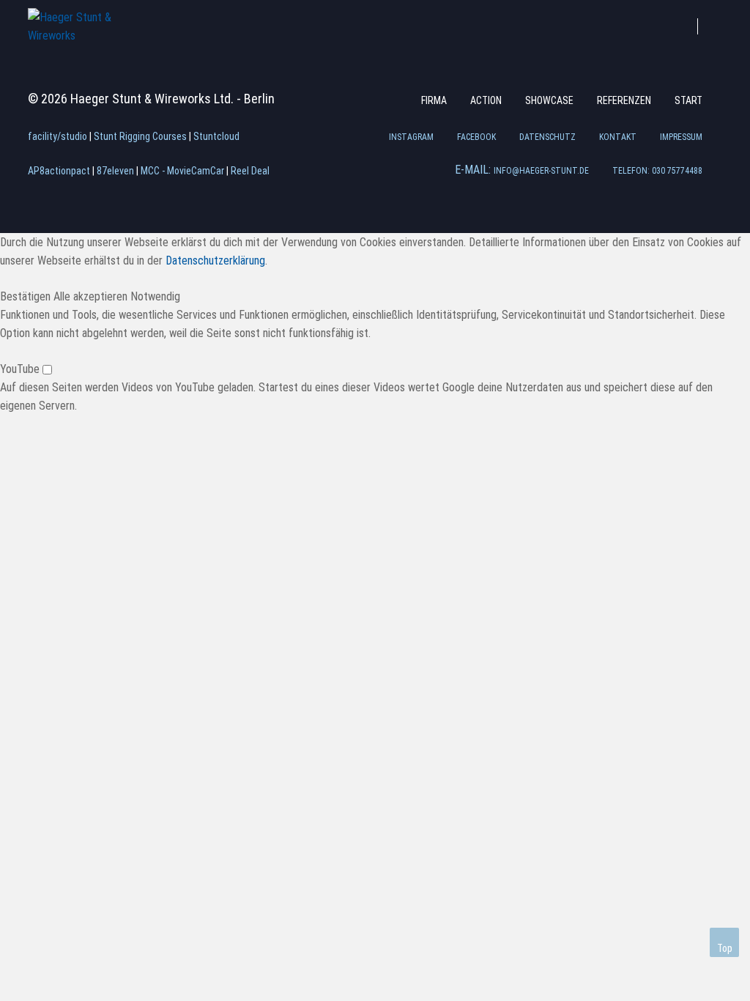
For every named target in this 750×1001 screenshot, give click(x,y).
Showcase (549, 100)
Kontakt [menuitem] (617, 137)
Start (688, 100)
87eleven (115, 171)
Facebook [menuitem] (476, 137)
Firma (434, 100)
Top (724, 948)
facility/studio (57, 136)
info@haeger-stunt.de (541, 171)
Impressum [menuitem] (681, 137)
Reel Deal (250, 171)
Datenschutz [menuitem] (547, 137)
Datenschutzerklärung (215, 260)
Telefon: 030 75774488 (657, 171)
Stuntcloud (216, 136)
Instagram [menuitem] (411, 137)
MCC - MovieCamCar (182, 171)
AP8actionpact (59, 171)
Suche (719, 24)
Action (486, 100)
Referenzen (624, 100)
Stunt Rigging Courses (140, 136)
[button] (26, 296)
